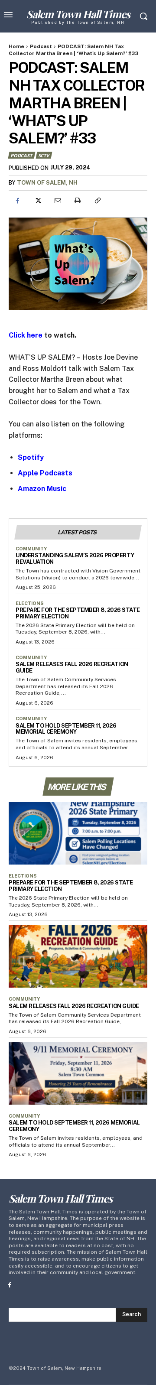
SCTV (43, 155)
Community (31, 548)
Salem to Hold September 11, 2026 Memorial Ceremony (66, 728)
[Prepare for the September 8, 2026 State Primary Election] (78, 833)
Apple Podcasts (45, 473)
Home (16, 46)
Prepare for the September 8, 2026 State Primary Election (78, 613)
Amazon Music (42, 488)
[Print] (77, 200)
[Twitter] (37, 200)
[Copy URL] (97, 200)
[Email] (57, 200)
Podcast (41, 46)
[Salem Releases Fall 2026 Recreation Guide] (78, 956)
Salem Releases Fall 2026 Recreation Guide (74, 1006)
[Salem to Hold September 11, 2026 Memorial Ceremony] (78, 1073)
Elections (30, 603)
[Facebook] (17, 200)
